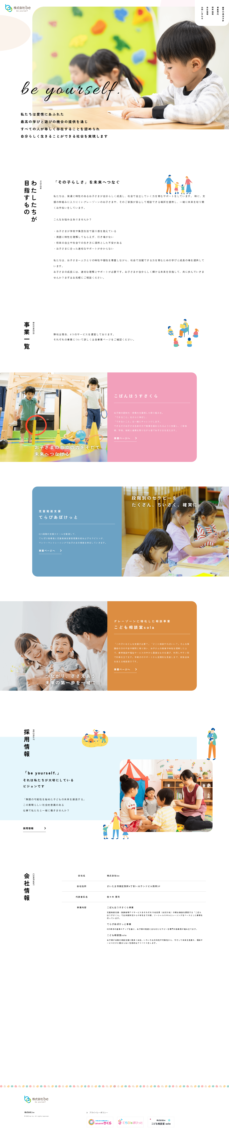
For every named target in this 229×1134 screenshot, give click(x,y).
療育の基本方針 (223, 14)
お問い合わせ (202, 13)
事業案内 (218, 11)
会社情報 (207, 11)
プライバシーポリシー (98, 1112)
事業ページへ (122, 438)
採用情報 (212, 11)
